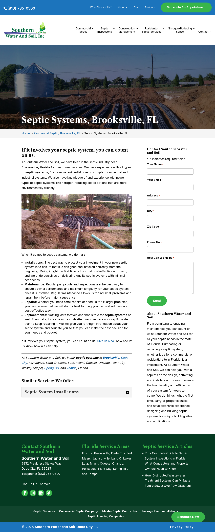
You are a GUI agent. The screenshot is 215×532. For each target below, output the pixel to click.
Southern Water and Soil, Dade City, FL (66, 527)
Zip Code (154, 226)
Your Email (155, 179)
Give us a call (106, 341)
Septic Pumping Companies (106, 516)
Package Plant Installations (160, 511)
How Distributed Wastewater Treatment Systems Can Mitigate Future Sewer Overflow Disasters (168, 480)
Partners (150, 7)
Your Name (155, 164)
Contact (203, 31)
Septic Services (44, 511)
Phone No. (154, 242)
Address (153, 195)
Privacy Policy (182, 527)
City (150, 211)
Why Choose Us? (101, 7)
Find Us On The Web (36, 484)
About (121, 7)
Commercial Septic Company (78, 511)
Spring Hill (51, 368)
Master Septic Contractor (119, 511)
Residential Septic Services (151, 30)
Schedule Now (188, 517)
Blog (136, 7)
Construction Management (126, 30)
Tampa (71, 368)
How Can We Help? (160, 257)
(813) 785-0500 (21, 8)
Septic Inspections (104, 30)
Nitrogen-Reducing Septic (180, 30)
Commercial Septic (83, 30)
